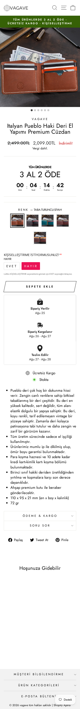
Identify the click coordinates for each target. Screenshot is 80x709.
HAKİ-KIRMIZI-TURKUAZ (47, 220)
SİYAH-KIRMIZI (32, 220)
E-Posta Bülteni (38, 696)
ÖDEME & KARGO (40, 516)
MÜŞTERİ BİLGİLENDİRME (39, 674)
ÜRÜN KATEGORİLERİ (39, 685)
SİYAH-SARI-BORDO (40, 237)
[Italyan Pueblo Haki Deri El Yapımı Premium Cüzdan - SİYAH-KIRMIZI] (12, 648)
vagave (40, 119)
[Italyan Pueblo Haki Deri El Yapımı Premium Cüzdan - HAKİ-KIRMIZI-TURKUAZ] (17, 648)
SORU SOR (40, 525)
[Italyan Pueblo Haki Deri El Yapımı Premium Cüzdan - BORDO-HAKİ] (22, 648)
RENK (40, 210)
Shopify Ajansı (62, 705)
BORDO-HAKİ (62, 220)
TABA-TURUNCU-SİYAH (17, 220)
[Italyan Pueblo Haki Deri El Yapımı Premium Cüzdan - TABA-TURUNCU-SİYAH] (7, 648)
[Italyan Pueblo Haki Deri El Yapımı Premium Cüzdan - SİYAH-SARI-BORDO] (27, 648)
